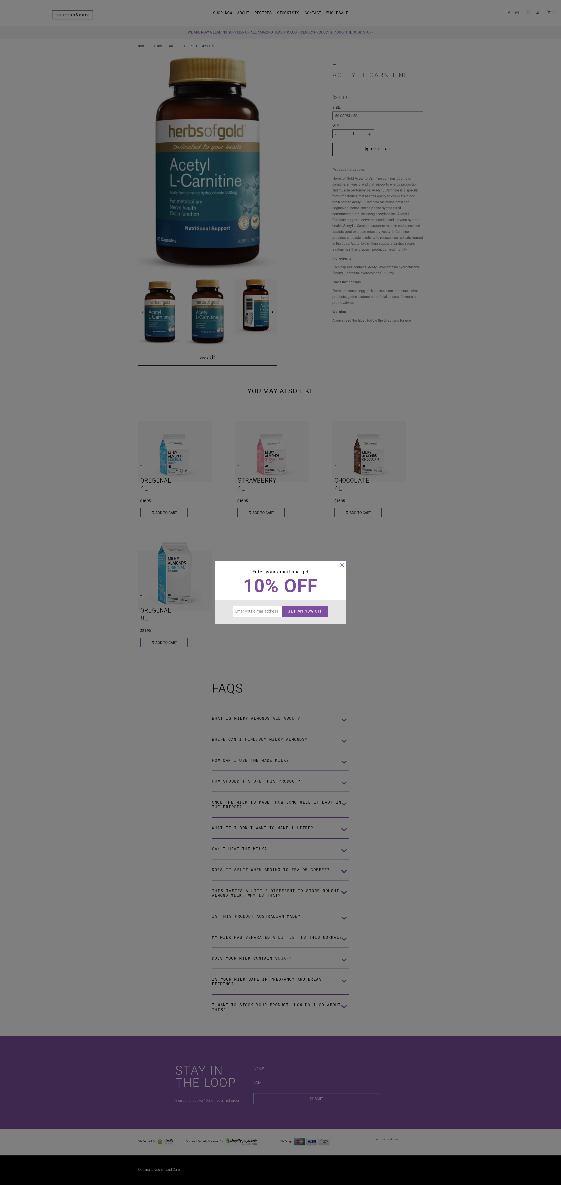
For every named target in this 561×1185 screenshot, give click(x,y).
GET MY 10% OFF (305, 611)
